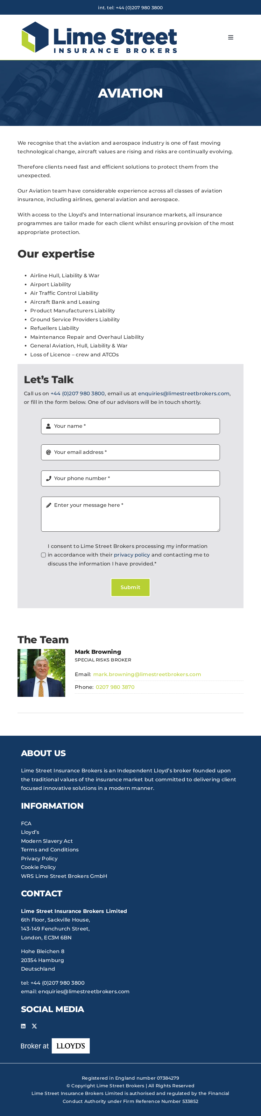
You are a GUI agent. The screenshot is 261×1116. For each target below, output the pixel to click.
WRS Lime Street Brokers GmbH (64, 876)
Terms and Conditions (50, 850)
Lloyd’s (30, 832)
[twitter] (34, 1026)
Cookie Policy (38, 867)
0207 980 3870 (115, 687)
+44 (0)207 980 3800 (139, 8)
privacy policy (132, 555)
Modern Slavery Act (47, 841)
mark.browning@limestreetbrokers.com (147, 674)
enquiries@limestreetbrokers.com (183, 393)
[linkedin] (23, 1026)
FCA (26, 824)
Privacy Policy (39, 859)
